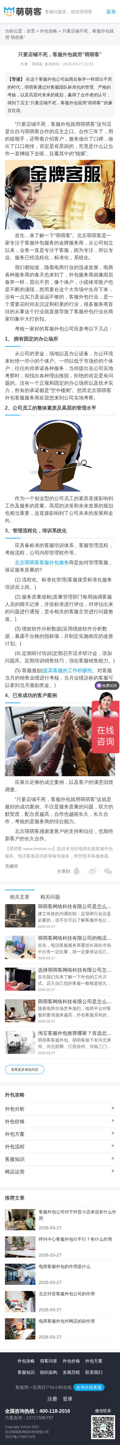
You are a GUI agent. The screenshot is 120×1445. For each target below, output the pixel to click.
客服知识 (26, 1372)
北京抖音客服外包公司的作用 (67, 1293)
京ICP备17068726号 (20, 1437)
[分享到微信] (108, 871)
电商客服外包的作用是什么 (64, 1266)
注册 (52, 1398)
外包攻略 (48, 31)
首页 (30, 31)
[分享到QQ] (76, 871)
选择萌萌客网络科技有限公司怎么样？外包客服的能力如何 (76, 970)
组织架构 (48, 1372)
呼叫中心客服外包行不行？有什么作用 (75, 1239)
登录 (68, 1398)
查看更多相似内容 (24, 1069)
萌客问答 (48, 1360)
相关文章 (20, 897)
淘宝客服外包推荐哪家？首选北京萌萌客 (76, 1033)
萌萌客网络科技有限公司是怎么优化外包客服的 (76, 1001)
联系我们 (93, 1372)
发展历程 (71, 1372)
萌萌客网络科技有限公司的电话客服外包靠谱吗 (76, 938)
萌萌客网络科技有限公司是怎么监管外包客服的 (76, 906)
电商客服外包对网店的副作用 (67, 1321)
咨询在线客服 (89, 1387)
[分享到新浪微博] (93, 871)
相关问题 (50, 897)
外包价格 (71, 1360)
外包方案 (93, 1360)
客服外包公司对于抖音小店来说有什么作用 (77, 1215)
